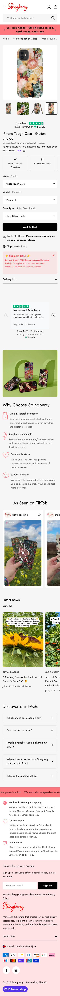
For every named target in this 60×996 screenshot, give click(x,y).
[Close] (54, 255)
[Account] (49, 7)
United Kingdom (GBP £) (20, 946)
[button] (4, 30)
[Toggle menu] (4, 7)
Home (6, 38)
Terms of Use (39, 894)
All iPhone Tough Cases (25, 38)
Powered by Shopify (36, 982)
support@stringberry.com (22, 851)
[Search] (53, 18)
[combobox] (30, 18)
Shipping (19, 142)
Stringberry (18, 982)
